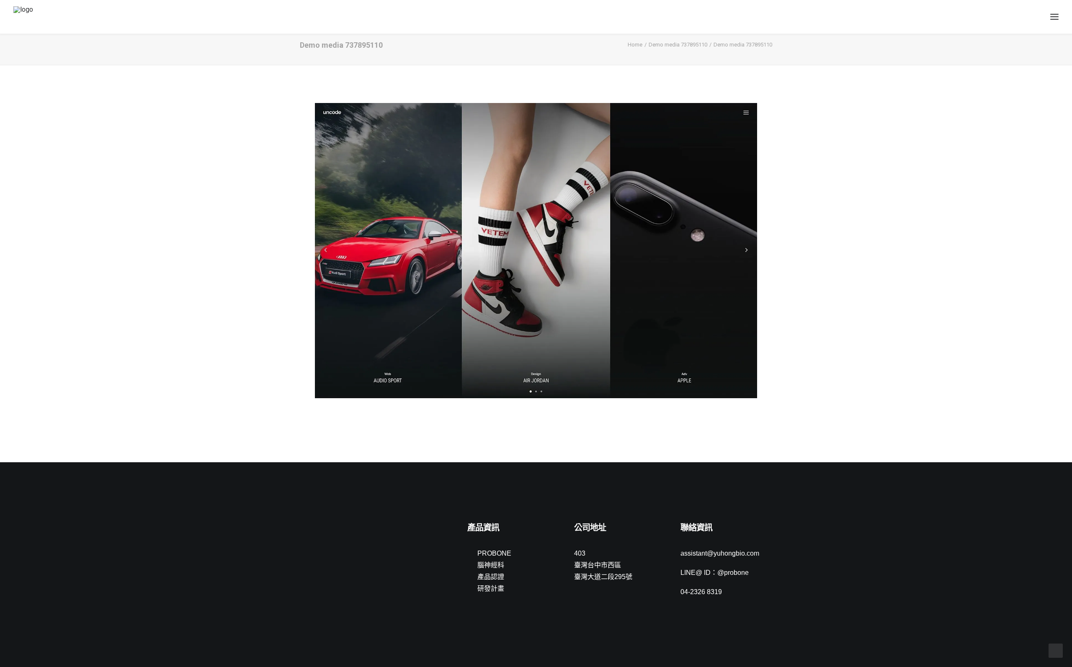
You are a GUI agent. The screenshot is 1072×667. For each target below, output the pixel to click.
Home (635, 44)
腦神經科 (490, 565)
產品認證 (490, 576)
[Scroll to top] (1056, 650)
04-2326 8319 (701, 591)
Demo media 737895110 (678, 44)
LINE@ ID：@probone (714, 572)
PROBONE (494, 553)
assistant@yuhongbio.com (719, 553)
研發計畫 (490, 588)
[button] (304, 529)
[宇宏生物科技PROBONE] (32, 16)
